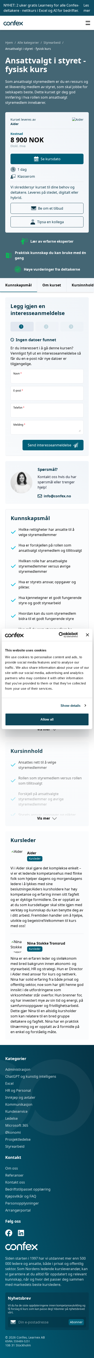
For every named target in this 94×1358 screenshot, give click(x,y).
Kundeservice (16, 1111)
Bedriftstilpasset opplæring (27, 1189)
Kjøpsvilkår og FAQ (20, 1196)
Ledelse (11, 1118)
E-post (18, 390)
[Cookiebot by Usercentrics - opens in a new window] (59, 635)
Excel (9, 1083)
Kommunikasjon (18, 1104)
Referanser (14, 1175)
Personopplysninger (22, 1203)
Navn (17, 373)
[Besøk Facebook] (8, 1232)
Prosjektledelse (18, 1139)
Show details (70, 705)
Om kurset (51, 285)
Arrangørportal (18, 1210)
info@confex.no (57, 496)
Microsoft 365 (16, 1125)
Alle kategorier (28, 42)
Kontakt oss (15, 1182)
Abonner (76, 1322)
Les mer (87, 8)
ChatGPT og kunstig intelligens (30, 1076)
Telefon (18, 407)
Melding (19, 425)
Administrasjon (17, 1069)
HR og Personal (18, 1090)
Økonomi (13, 1132)
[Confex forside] (13, 23)
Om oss (11, 1168)
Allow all (47, 719)
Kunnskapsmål (18, 285)
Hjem (9, 42)
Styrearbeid (52, 42)
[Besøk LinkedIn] (20, 1232)
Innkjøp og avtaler (20, 1097)
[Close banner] (87, 634)
